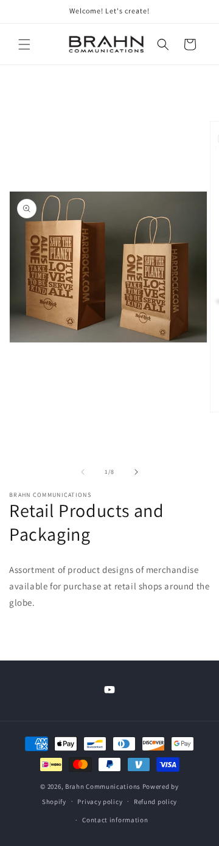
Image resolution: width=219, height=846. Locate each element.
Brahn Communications (103, 786)
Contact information (115, 820)
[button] (24, 44)
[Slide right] (136, 472)
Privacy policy (99, 801)
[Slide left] (82, 472)
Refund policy (155, 801)
